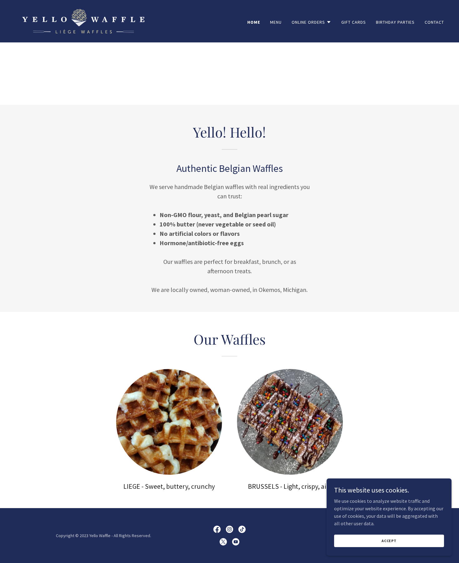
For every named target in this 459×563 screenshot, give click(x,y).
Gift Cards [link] (353, 22)
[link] (83, 20)
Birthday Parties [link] (395, 22)
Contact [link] (434, 22)
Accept (389, 540)
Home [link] (253, 22)
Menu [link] (276, 22)
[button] (311, 22)
